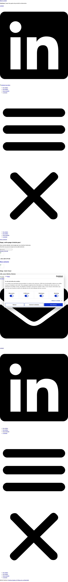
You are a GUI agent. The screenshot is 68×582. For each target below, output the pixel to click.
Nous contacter (4, 261)
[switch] (26, 296)
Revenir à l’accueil (4, 251)
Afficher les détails (55, 300)
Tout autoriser (53, 304)
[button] (34, 162)
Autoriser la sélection (34, 304)
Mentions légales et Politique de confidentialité (18, 580)
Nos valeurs (5, 87)
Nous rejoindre (6, 91)
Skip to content (3, 0)
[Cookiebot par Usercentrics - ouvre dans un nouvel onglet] (57, 277)
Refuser (14, 304)
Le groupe (5, 92)
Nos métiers (5, 89)
